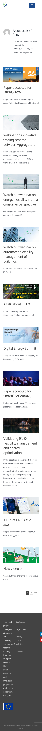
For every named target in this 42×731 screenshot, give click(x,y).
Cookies (19, 651)
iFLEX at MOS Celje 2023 (17, 522)
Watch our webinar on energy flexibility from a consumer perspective (20, 199)
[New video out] (21, 555)
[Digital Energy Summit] (21, 335)
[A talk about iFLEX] (21, 291)
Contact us (20, 622)
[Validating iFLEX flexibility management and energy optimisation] (21, 425)
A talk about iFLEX (16, 304)
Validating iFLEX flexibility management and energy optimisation (20, 446)
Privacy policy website (19, 640)
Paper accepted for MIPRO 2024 (17, 90)
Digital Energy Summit (19, 349)
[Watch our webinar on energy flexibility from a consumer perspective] (21, 181)
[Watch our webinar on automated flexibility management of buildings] (21, 234)
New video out (14, 569)
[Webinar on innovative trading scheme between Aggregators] (21, 122)
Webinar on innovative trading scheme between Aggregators (19, 140)
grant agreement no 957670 (8, 692)
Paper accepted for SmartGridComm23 (17, 393)
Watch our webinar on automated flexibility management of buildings (19, 254)
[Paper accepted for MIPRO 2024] (21, 74)
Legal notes (21, 629)
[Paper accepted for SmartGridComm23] (21, 378)
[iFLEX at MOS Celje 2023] (21, 505)
